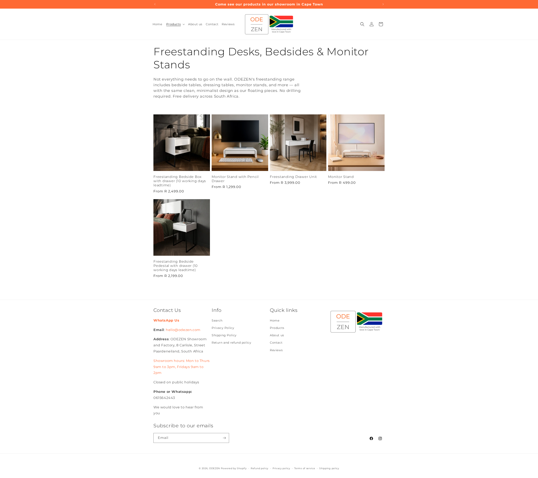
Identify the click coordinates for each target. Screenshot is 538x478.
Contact (276, 343)
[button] (175, 24)
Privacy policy (281, 468)
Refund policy (259, 468)
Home (274, 320)
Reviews (276, 350)
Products (277, 328)
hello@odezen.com (183, 330)
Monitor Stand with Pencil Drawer (235, 179)
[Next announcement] (383, 4)
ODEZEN (214, 468)
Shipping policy (329, 468)
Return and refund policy (231, 343)
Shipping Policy (224, 335)
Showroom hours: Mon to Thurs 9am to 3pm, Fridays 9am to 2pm (181, 367)
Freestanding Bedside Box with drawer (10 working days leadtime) (179, 181)
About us (277, 335)
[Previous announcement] (155, 4)
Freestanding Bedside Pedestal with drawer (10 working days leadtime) (175, 265)
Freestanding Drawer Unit (293, 177)
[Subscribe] (224, 438)
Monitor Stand (341, 177)
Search (217, 320)
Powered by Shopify (234, 468)
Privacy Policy (223, 328)
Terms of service (304, 468)
